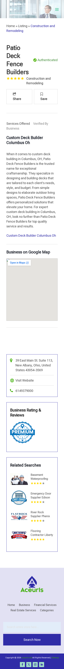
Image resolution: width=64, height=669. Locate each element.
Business (24, 605)
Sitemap (55, 658)
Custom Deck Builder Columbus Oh (31, 235)
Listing (22, 26)
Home (10, 26)
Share (17, 99)
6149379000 (24, 391)
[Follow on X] (28, 664)
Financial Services (45, 605)
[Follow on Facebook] (22, 664)
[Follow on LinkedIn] (41, 664)
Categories (47, 610)
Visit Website (24, 380)
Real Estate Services (23, 610)
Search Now (32, 640)
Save (43, 99)
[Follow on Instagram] (35, 664)
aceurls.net (27, 658)
